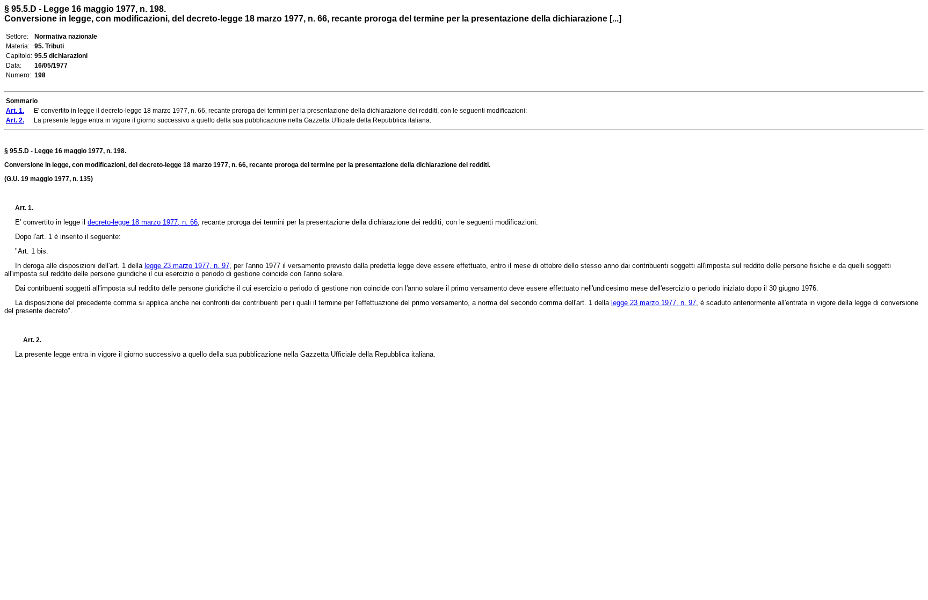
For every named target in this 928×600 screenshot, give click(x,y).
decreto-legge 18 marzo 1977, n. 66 (143, 222)
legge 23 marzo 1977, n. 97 (186, 266)
